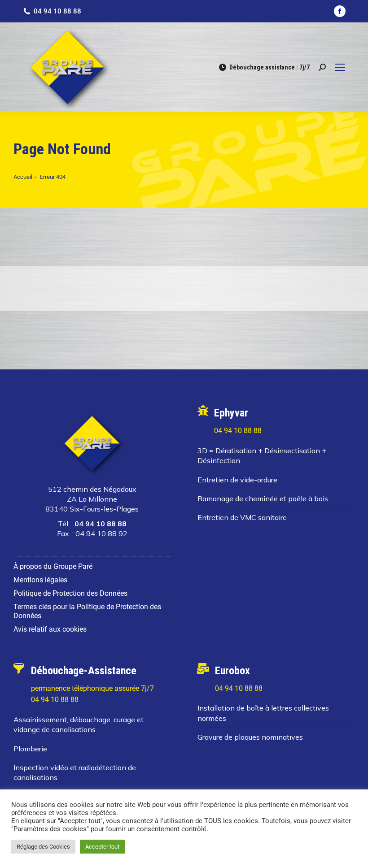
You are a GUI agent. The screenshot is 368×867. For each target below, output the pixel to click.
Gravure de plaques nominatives (250, 737)
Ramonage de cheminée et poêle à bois (262, 498)
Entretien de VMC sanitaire (242, 517)
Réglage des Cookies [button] (43, 846)
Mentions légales (40, 580)
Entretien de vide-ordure (237, 479)
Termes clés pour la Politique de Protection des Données (87, 611)
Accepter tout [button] (102, 846)
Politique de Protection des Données (70, 593)
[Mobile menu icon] (340, 67)
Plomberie (30, 748)
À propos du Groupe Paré (52, 566)
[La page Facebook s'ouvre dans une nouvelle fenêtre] (340, 11)
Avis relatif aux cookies (50, 629)
